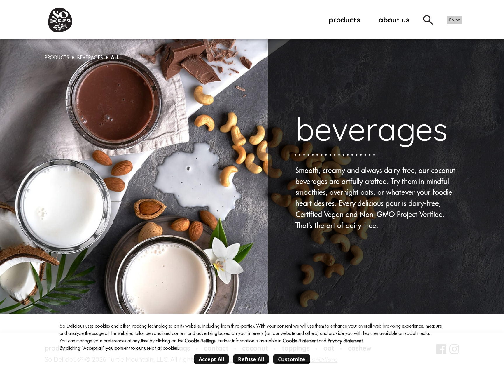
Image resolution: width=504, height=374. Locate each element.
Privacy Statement (345, 340)
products (344, 19)
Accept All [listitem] (211, 359)
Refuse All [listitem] (251, 359)
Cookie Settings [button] (200, 340)
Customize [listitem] (291, 359)
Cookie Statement (300, 340)
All (115, 57)
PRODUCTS (57, 57)
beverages (90, 57)
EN (452, 20)
